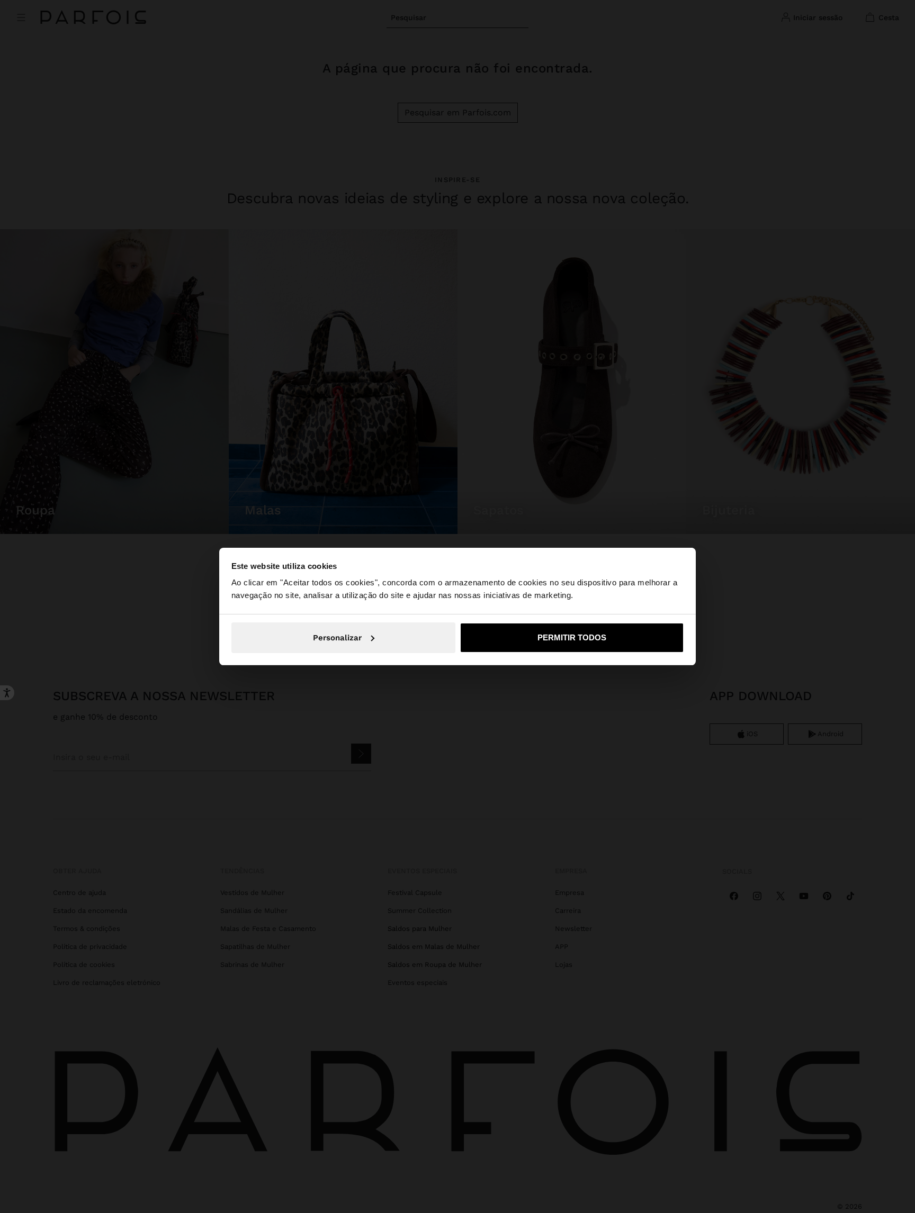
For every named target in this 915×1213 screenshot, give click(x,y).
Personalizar (337, 637)
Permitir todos (571, 637)
